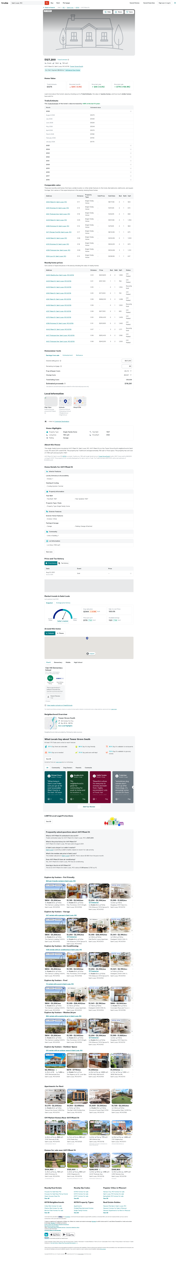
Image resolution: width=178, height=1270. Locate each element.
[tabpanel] (89, 373)
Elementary (58, 662)
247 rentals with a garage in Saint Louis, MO (61, 915)
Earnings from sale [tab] (52, 355)
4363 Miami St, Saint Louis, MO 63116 (58, 293)
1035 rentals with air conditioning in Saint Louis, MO (64, 950)
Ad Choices (126, 1241)
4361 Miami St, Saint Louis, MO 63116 (58, 299)
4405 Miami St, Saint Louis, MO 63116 (58, 281)
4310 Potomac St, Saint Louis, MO (57, 244)
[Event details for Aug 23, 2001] (131, 573)
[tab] (50, 563)
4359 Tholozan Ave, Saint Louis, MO (58, 250)
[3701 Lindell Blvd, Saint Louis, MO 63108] (121, 994)
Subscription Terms (106, 1241)
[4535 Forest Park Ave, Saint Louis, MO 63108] (122, 1096)
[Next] (132, 896)
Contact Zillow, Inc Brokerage (52, 1230)
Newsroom (81, 1241)
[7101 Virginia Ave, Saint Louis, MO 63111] (122, 1127)
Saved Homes (134, 3)
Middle (68, 662)
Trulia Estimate (53, 104)
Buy (52, 3)
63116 (77, 7)
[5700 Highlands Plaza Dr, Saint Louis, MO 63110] (99, 1096)
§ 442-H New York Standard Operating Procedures (56, 1224)
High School (78, 662)
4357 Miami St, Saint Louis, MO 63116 (58, 311)
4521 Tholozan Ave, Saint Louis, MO (58, 214)
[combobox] (29, 3)
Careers (76, 1241)
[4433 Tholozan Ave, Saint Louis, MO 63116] (99, 1160)
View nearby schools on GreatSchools (59, 705)
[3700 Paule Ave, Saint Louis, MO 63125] (77, 1127)
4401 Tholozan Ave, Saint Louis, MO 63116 (60, 341)
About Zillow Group (58, 1241)
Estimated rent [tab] (68, 355)
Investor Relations (89, 1241)
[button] (47, 3)
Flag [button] (61, 799)
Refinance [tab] (79, 355)
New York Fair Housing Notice (51, 1226)
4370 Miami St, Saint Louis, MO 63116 (58, 317)
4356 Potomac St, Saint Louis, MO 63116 (59, 323)
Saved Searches (149, 3)
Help (113, 1241)
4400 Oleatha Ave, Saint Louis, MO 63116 (60, 275)
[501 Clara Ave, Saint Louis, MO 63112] (121, 891)
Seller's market (62, 621)
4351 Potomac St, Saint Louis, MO (57, 208)
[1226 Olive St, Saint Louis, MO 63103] (99, 925)
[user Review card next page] (133, 787)
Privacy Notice (119, 1241)
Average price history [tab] (63, 603)
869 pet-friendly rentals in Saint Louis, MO (61, 881)
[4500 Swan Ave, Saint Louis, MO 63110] (55, 1096)
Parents (78, 768)
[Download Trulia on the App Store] (55, 1234)
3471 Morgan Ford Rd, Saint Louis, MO (58, 232)
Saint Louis (70, 7)
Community (56, 768)
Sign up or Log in (164, 3)
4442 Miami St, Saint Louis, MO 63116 (58, 329)
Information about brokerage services (56, 1227)
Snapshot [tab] (49, 603)
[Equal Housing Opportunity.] (66, 1254)
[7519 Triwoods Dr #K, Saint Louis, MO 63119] (55, 1127)
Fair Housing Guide (68, 1241)
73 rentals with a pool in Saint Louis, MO (60, 984)
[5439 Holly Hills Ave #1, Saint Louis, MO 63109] (99, 1060)
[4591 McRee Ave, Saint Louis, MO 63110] (77, 1096)
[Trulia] (46, 1234)
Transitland (67, 1216)
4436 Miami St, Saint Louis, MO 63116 (58, 305)
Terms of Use (98, 1241)
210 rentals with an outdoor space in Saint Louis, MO (64, 1050)
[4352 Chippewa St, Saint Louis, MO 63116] (77, 1160)
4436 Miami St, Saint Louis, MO (56, 238)
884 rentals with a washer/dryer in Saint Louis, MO (63, 1016)
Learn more (114, 709)
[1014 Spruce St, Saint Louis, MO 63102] (99, 891)
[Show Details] (131, 111)
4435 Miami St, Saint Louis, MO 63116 (58, 287)
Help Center (80, 1254)
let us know (103, 1249)
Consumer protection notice (72, 1227)
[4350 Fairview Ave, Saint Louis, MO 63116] (122, 1160)
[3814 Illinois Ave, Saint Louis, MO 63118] (99, 1127)
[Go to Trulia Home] (5, 3)
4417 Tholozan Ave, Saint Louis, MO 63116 (60, 335)
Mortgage (66, 3)
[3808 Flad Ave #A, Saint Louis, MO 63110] (121, 1060)
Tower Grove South (76, 66)
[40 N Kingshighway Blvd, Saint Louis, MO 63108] (77, 891)
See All (49, 759)
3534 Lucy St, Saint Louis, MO (56, 256)
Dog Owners (67, 768)
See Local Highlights (65, 726)
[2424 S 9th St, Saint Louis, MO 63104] (121, 925)
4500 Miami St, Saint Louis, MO (56, 202)
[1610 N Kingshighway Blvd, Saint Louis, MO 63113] (77, 1060)
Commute (88, 768)
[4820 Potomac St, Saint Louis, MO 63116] (55, 1160)
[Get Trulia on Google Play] (68, 1234)
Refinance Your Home (72, 70)
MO (64, 7)
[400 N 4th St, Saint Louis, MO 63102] (55, 891)
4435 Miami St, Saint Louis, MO (56, 220)
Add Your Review (89, 807)
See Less (50, 552)
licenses (94, 1221)
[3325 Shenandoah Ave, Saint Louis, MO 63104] (55, 1060)
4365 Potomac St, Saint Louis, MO (57, 226)
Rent (58, 3)
